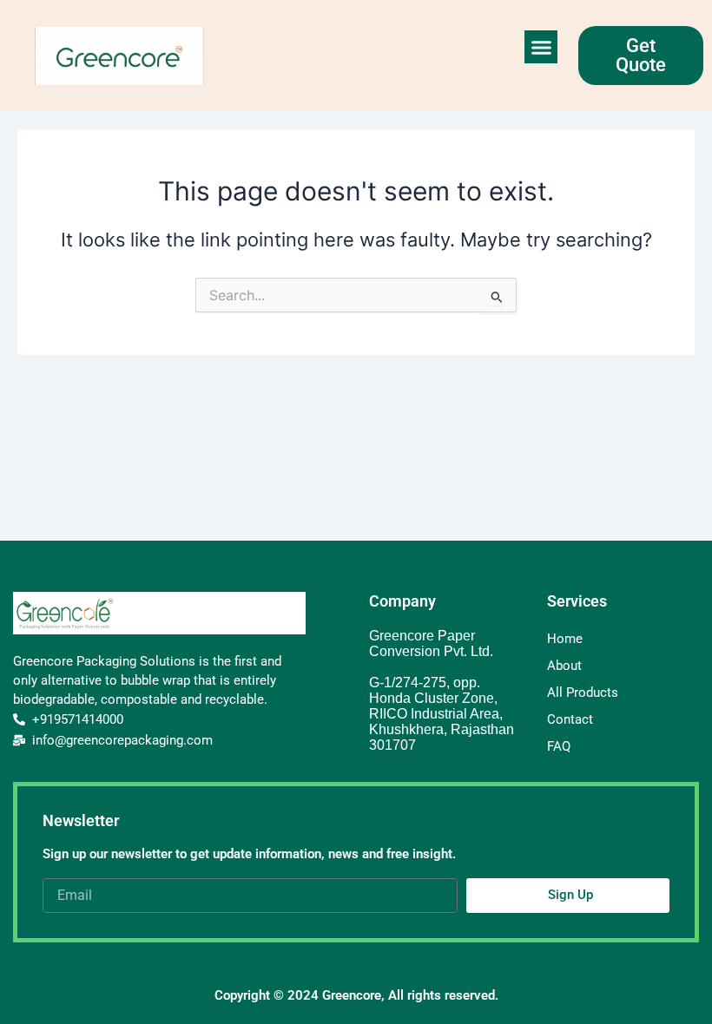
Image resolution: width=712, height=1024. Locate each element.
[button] (540, 46)
